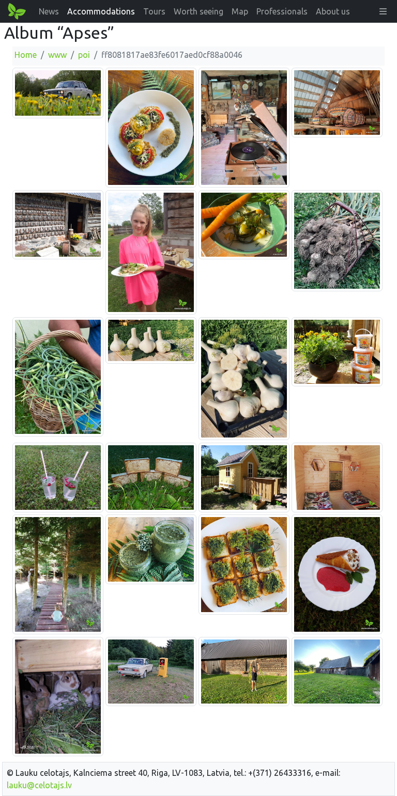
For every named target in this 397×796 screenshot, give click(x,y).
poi (84, 54)
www (57, 54)
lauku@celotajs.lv (39, 785)
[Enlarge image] (57, 92)
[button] (383, 11)
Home (25, 54)
